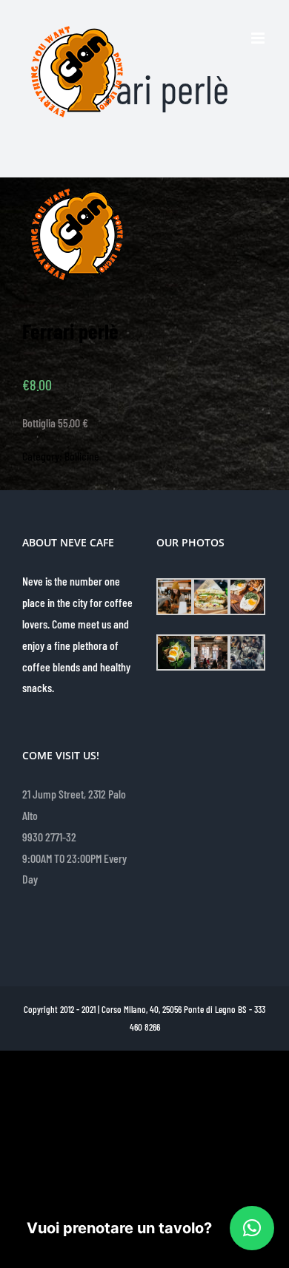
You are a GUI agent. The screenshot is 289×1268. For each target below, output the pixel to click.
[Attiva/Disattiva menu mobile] (259, 38)
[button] (252, 1228)
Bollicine (81, 456)
